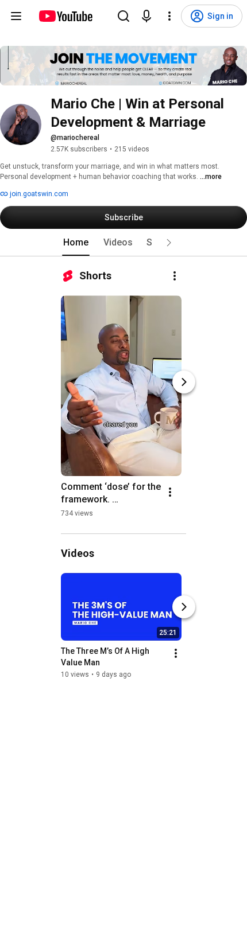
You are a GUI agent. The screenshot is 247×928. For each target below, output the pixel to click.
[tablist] (123, 242)
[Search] (123, 16)
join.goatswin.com (38, 194)
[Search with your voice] (146, 16)
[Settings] (169, 16)
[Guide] (16, 16)
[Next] (183, 382)
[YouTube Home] (65, 16)
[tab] (76, 242)
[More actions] (174, 275)
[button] (169, 242)
